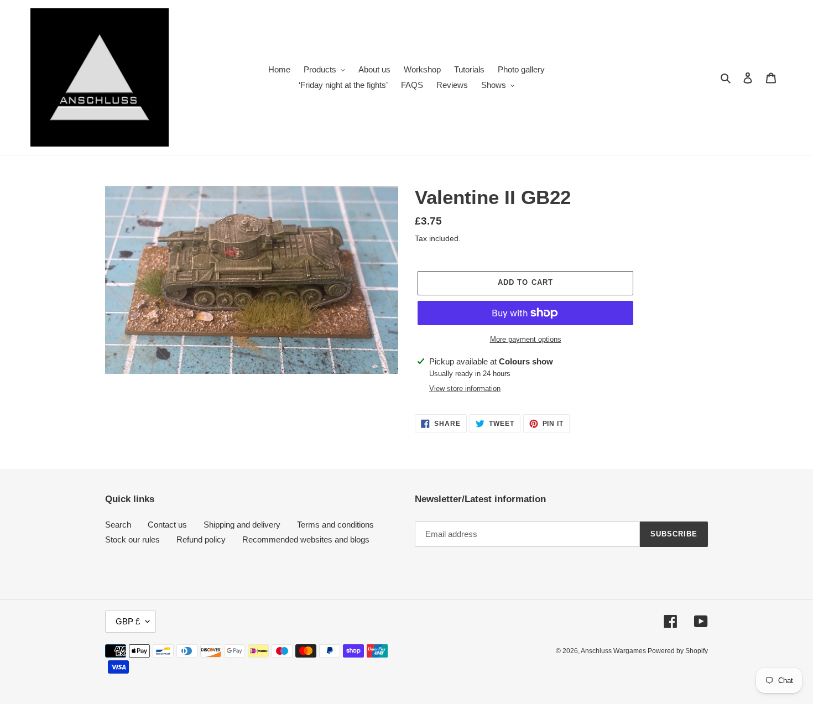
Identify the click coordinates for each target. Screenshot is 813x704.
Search (118, 524)
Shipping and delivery (242, 524)
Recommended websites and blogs (305, 539)
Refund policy (201, 539)
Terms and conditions (335, 524)
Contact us (167, 524)
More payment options (525, 339)
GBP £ (128, 621)
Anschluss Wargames (614, 651)
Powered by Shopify (678, 651)
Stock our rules (132, 539)
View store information (465, 388)
